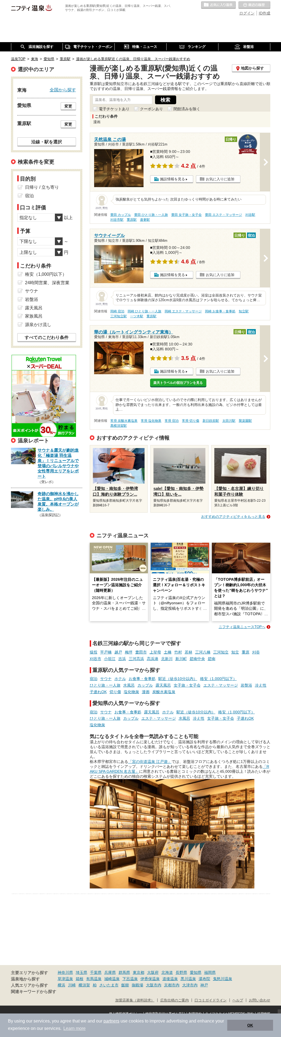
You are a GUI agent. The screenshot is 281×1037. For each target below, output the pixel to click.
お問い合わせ (259, 1000)
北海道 (167, 972)
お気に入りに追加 (220, 179)
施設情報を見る (172, 179)
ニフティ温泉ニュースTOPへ (242, 627)
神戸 (204, 985)
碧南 (211, 659)
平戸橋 (106, 652)
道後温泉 (170, 979)
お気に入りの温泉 (218, 5)
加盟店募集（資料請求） (134, 1000)
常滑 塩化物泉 (151, 421)
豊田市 (141, 652)
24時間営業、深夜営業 (47, 282)
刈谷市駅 (116, 220)
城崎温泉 (112, 979)
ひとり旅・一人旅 (105, 685)
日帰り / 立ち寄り (42, 187)
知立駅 (244, 311)
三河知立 (221, 652)
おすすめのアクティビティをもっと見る (233, 517)
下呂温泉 (130, 979)
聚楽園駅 (245, 421)
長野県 (181, 972)
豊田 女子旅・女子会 (186, 215)
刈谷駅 (250, 215)
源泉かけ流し (38, 324)
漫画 (146, 692)
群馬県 (124, 972)
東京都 (138, 972)
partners (111, 1021)
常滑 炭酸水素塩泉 (123, 421)
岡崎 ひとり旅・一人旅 (144, 311)
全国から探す (63, 89)
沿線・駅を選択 (46, 141)
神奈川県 (65, 972)
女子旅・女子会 (187, 685)
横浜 (61, 985)
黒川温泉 (188, 979)
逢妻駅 (145, 220)
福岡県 (210, 972)
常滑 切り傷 (190, 421)
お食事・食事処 (142, 678)
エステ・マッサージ (220, 685)
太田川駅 (228, 421)
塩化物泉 (131, 692)
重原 (245, 652)
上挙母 (155, 652)
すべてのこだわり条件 (47, 337)
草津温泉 (65, 979)
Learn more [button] (74, 1028)
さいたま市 (109, 985)
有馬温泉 (94, 979)
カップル (145, 685)
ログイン (247, 13)
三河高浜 (136, 659)
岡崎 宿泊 (117, 311)
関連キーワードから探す (33, 991)
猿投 (93, 652)
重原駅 (132, 220)
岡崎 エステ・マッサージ (183, 311)
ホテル (120, 678)
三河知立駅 (118, 316)
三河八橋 (202, 652)
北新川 (167, 659)
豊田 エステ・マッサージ (223, 215)
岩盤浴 (246, 685)
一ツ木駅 (136, 316)
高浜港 (152, 659)
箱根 (79, 979)
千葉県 (96, 972)
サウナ (106, 678)
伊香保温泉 (150, 979)
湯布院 (204, 979)
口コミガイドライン (211, 1000)
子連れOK (98, 692)
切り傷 (115, 692)
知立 (235, 652)
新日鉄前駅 (211, 421)
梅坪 (129, 652)
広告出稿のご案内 (174, 1000)
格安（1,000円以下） (218, 678)
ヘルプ (237, 1000)
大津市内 (190, 985)
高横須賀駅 (118, 426)
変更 (68, 106)
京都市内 (171, 985)
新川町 (181, 659)
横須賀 (84, 985)
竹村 (178, 652)
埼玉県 (81, 972)
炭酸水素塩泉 (163, 692)
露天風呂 (163, 685)
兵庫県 (110, 972)
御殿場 (137, 985)
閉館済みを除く (186, 109)
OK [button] (250, 1025)
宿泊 (93, 678)
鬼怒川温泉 (222, 979)
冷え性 (260, 685)
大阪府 (153, 972)
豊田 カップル (120, 215)
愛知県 (195, 972)
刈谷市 (95, 659)
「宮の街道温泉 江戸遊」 (150, 761)
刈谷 (256, 652)
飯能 (125, 985)
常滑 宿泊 (172, 421)
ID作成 (264, 13)
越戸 (118, 652)
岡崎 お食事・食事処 (220, 311)
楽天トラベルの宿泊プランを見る (178, 383)
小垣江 (110, 659)
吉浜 (122, 659)
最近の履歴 (254, 5)
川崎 (72, 985)
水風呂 (129, 685)
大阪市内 (153, 985)
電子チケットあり (114, 109)
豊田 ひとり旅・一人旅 (151, 215)
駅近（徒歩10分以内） (177, 678)
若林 (188, 652)
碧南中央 (197, 659)
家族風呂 (34, 316)
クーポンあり (151, 109)
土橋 (168, 652)
